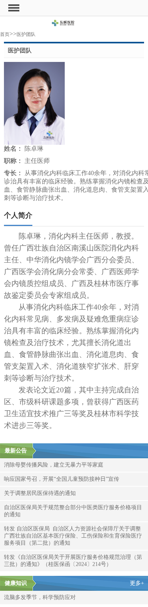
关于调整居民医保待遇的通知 (40, 493)
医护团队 (26, 34)
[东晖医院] (74, 24)
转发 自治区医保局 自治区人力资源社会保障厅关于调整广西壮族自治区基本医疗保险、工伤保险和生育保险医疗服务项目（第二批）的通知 (73, 536)
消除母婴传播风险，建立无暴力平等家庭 (53, 465)
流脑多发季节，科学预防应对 (40, 597)
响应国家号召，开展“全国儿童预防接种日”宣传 (61, 479)
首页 (4, 34)
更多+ (137, 583)
